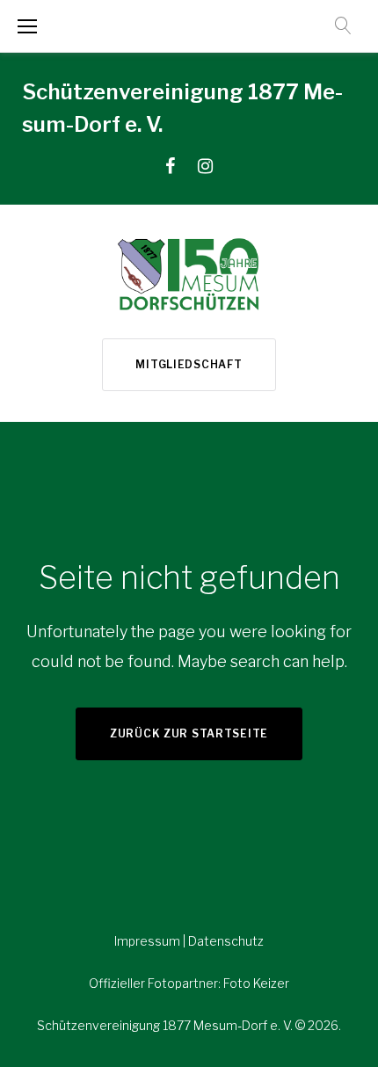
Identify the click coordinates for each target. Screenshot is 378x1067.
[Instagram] (205, 166)
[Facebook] (170, 166)
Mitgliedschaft (188, 364)
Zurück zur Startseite (189, 733)
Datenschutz (226, 940)
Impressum (148, 940)
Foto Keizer (256, 983)
